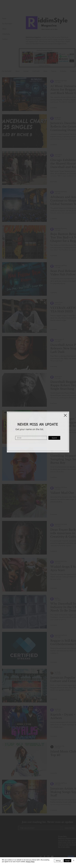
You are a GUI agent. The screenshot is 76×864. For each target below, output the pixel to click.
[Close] (73, 860)
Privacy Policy (30, 862)
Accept (67, 861)
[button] (65, 415)
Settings (58, 861)
